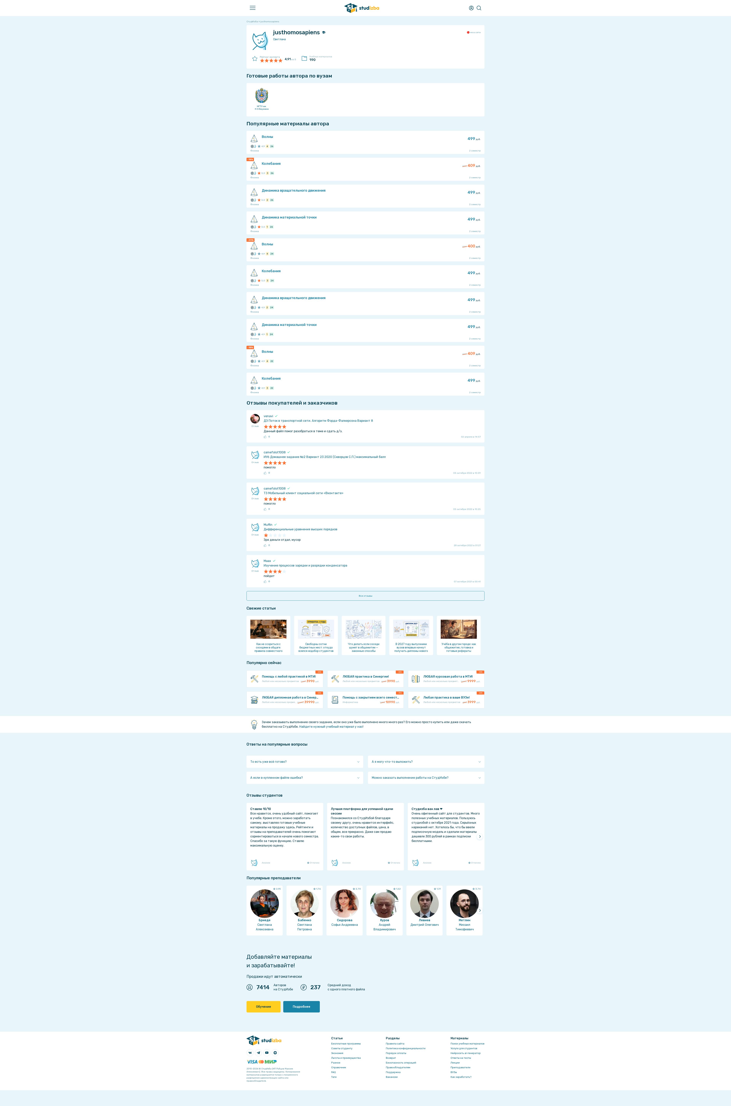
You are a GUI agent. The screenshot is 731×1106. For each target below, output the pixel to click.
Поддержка (393, 1072)
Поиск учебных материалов (467, 1043)
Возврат (391, 1057)
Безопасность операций (401, 1062)
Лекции (68, 87)
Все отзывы (365, 596)
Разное (335, 1062)
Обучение (263, 1006)
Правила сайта (395, 1043)
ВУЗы (454, 1072)
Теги (334, 1077)
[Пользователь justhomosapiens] (254, 146)
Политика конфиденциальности (405, 1048)
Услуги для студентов (464, 1048)
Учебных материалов (320, 58)
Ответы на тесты (461, 1057)
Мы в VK (68, 112)
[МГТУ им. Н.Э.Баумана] (252, 146)
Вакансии (392, 1077)
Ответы (69, 45)
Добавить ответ (75, 53)
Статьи (68, 79)
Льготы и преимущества (346, 1057)
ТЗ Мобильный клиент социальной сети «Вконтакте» (303, 493)
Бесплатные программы (346, 1043)
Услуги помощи (74, 28)
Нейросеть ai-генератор (466, 1053)
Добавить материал (78, 37)
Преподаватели (75, 62)
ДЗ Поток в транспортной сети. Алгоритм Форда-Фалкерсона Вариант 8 (318, 421)
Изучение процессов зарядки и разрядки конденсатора (305, 565)
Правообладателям (398, 1067)
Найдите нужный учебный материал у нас (331, 726)
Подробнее (301, 1006)
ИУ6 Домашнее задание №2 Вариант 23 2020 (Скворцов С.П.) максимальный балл (325, 457)
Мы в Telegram (73, 120)
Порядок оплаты (396, 1053)
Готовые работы (75, 20)
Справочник (72, 95)
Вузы (67, 70)
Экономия (337, 1053)
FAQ (66, 104)
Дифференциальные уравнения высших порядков (300, 529)
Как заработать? (461, 1077)
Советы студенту (341, 1048)
